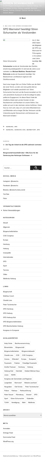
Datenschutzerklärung (10, 456)
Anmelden (6, 428)
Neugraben (8, 386)
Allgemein (6, 227)
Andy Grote (8, 343)
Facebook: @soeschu (10, 185)
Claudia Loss (7, 300)
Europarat (32, 359)
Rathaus (14, 390)
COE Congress (8, 235)
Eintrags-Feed (8, 433)
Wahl (23, 402)
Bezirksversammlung (22, 343)
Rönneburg (19, 394)
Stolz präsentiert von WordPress (30, 456)
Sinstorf (28, 394)
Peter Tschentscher (10, 304)
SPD (16, 126)
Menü (24, 18)
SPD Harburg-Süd (9, 317)
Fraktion (17, 363)
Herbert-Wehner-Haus (32, 371)
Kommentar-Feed (9, 437)
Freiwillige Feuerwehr (29, 363)
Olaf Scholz (18, 386)
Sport (5, 266)
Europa (5, 240)
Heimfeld (19, 371)
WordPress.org (8, 441)
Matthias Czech (8, 296)
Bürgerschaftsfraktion (10, 231)
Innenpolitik (7, 253)
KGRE (13, 375)
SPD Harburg (7, 313)
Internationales (8, 257)
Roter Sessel (8, 394)
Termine (6, 270)
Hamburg (6, 244)
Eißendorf (15, 359)
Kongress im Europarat (11, 330)
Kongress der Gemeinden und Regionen (18, 379)
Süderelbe (30, 398)
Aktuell (5, 223)
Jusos (6, 375)
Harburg (10, 126)
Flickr (5, 198)
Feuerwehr (8, 363)
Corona (6, 359)
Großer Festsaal (9, 367)
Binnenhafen (8, 347)
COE (17, 355)
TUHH (6, 402)
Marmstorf (31, 130)
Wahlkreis (31, 402)
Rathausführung (25, 390)
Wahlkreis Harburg (9, 278)
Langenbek (8, 383)
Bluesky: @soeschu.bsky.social (14, 190)
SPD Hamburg (8, 309)
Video (5, 274)
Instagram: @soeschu (10, 181)
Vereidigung (15, 402)
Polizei (6, 390)
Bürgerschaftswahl (28, 351)
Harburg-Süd (20, 130)
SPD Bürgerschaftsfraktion (12, 321)
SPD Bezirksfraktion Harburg (13, 326)
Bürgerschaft (7, 291)
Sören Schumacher (18, 3)
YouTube (6, 194)
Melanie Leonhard (30, 383)
